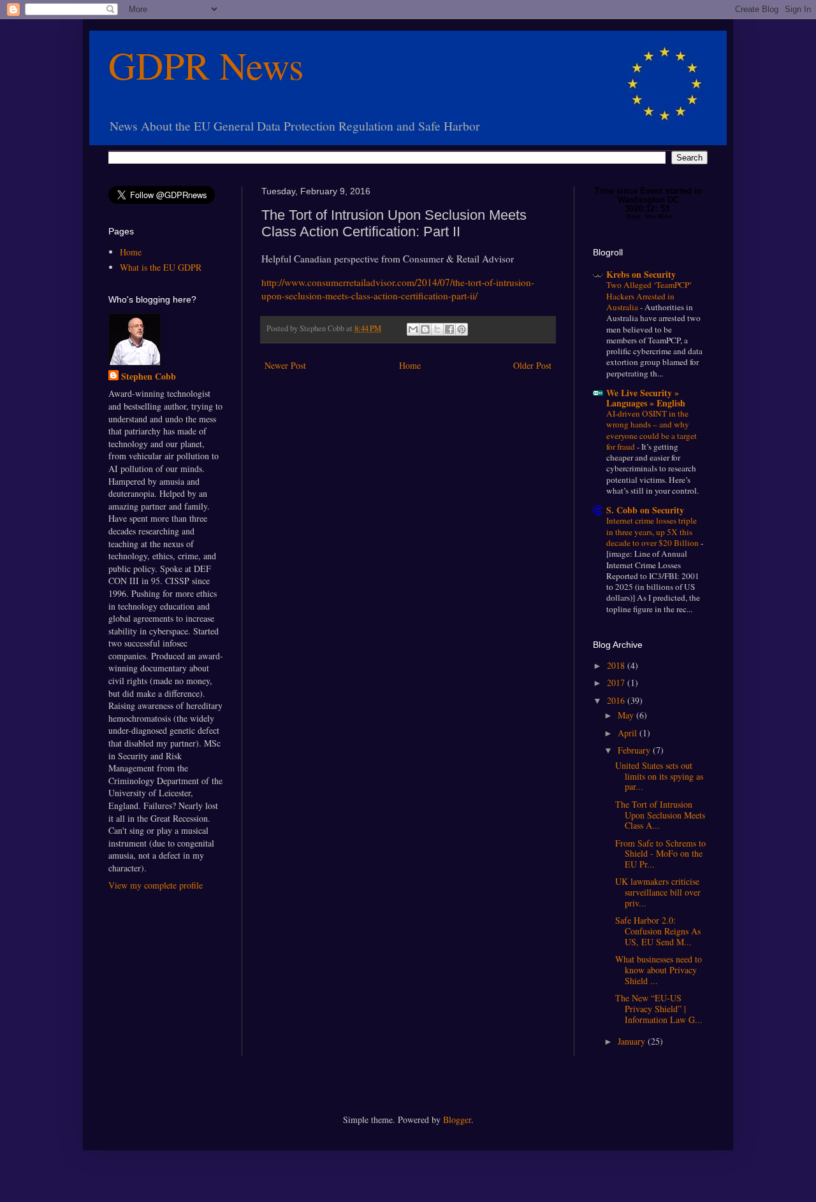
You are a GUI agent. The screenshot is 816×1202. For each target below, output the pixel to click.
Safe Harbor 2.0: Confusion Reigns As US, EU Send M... (658, 931)
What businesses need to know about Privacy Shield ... (658, 970)
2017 (617, 682)
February (635, 750)
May (627, 715)
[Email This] (413, 329)
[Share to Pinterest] (461, 329)
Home (410, 365)
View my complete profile (155, 885)
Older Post (532, 365)
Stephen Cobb (148, 376)
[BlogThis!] (425, 329)
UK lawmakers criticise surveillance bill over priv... (658, 892)
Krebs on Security (641, 274)
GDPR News (205, 64)
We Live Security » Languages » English (645, 398)
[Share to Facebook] (449, 329)
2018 (617, 665)
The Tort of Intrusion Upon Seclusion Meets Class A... (660, 815)
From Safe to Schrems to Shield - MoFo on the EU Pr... (660, 854)
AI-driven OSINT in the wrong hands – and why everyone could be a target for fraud (651, 430)
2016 (617, 700)
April (628, 733)
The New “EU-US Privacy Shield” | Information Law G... (659, 1009)
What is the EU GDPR (160, 267)
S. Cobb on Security (645, 510)
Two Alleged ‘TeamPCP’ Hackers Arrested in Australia (649, 296)
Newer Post (285, 365)
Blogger (457, 1119)
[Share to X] (437, 329)
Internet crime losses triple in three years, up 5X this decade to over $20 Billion (653, 531)
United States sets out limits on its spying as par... (659, 776)
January (633, 1041)
